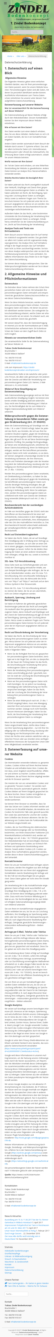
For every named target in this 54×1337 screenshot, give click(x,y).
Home (10, 56)
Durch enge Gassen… (14, 1233)
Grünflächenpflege (12, 1253)
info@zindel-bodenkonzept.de (23, 363)
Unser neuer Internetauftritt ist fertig (20, 1230)
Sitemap (8, 1272)
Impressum (9, 1267)
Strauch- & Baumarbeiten (15, 1259)
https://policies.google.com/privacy (26, 1153)
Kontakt (8, 1264)
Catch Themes (33, 1334)
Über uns (21, 56)
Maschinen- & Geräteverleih (16, 1261)
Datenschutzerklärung (14, 1270)
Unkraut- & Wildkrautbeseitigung (18, 1256)
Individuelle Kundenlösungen (17, 1250)
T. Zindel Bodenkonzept (28, 23)
